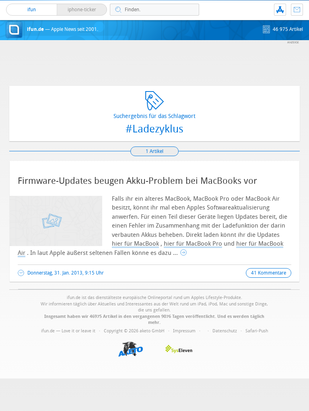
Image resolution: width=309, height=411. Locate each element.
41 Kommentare (268, 273)
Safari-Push (256, 331)
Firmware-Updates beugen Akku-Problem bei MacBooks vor (137, 181)
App (280, 9)
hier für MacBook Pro (193, 243)
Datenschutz (224, 331)
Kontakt (297, 9)
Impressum (184, 331)
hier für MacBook (135, 243)
